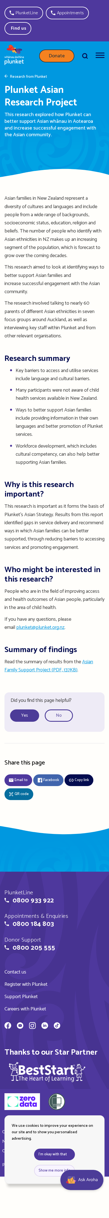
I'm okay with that (53, 1154)
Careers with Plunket (25, 1009)
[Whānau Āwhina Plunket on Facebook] (7, 1026)
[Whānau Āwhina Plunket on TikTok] (57, 1026)
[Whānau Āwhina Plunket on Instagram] (32, 1026)
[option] (27, 716)
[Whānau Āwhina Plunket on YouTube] (20, 1026)
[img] (47, 1072)
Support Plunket (21, 997)
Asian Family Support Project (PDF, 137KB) (48, 666)
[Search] (85, 56)
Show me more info (54, 1171)
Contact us (15, 972)
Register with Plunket (26, 984)
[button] (23, 13)
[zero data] (22, 1102)
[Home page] (14, 56)
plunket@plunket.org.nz (40, 627)
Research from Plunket (28, 76)
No (59, 715)
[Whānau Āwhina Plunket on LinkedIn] (44, 1026)
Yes (24, 715)
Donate (57, 56)
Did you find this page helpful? (41, 700)
